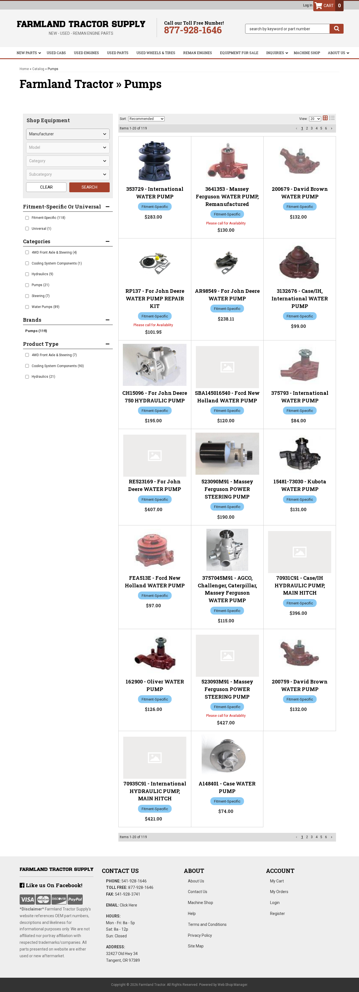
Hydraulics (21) (43, 377)
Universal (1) (41, 229)
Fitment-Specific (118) (48, 218)
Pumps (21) (40, 285)
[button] (294, 29)
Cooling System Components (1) (57, 263)
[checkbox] (27, 218)
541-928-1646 (134, 881)
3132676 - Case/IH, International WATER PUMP (299, 298)
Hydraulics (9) (42, 274)
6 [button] (326, 128)
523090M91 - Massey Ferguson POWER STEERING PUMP (227, 489)
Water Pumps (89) (45, 307)
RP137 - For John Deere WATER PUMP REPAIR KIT (154, 298)
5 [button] (321, 128)
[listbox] (68, 134)
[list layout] (332, 118)
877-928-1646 (140, 887)
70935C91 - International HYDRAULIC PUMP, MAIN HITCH (154, 791)
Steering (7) (41, 296)
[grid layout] (325, 118)
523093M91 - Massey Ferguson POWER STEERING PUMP (227, 689)
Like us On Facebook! (53, 885)
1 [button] (302, 128)
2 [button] (307, 128)
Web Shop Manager (232, 985)
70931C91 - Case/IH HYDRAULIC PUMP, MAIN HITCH (300, 585)
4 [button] (316, 128)
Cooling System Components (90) (58, 366)
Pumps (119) (36, 331)
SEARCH (89, 187)
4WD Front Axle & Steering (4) (54, 252)
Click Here (128, 905)
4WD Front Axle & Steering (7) (54, 355)
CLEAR (46, 187)
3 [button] (312, 128)
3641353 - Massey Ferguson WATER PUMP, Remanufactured (227, 196)
